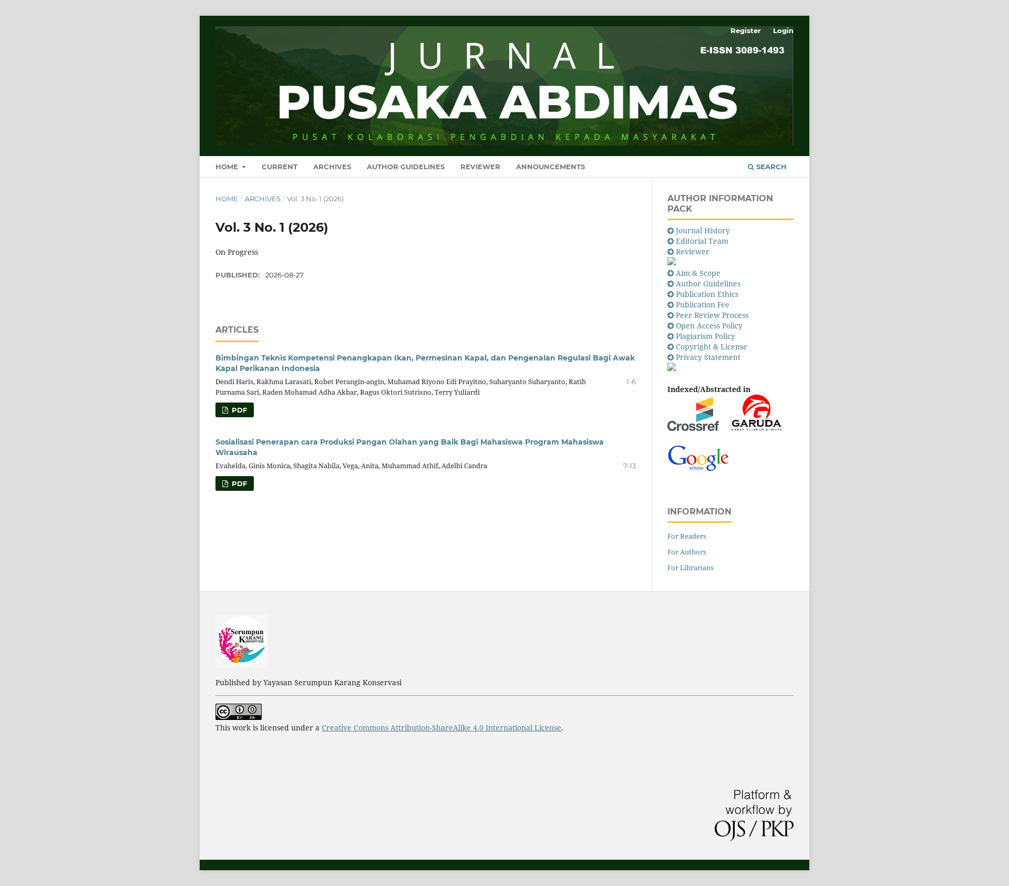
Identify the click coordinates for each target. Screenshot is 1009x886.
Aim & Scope (699, 273)
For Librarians (690, 567)
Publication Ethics (707, 294)
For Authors (686, 552)
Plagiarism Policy (705, 336)
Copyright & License (711, 347)
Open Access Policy (709, 326)
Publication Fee (702, 305)
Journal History (703, 230)
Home (227, 166)
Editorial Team (702, 241)
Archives (332, 166)
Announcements (550, 166)
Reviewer (480, 166)
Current (279, 166)
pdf (238, 410)
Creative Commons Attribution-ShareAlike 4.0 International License (441, 728)
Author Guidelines (406, 166)
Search (770, 166)
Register (745, 30)
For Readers (686, 536)
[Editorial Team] (671, 251)
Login (783, 30)
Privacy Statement (709, 357)
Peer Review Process (712, 315)
